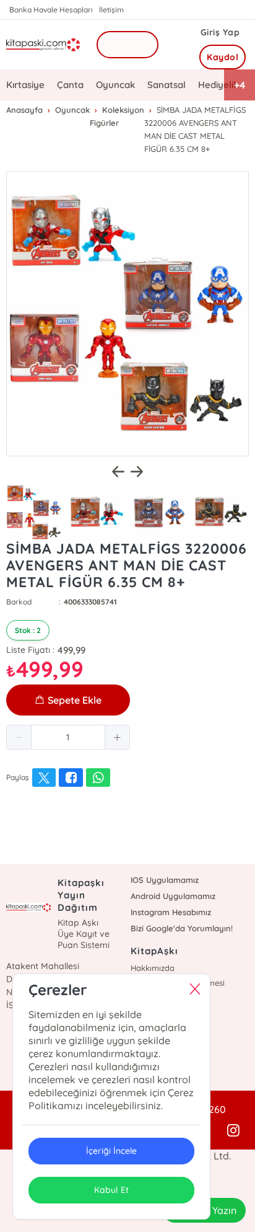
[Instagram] (233, 1131)
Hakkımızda (153, 968)
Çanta (70, 85)
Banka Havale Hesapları (51, 9)
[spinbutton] (68, 737)
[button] (19, 737)
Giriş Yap (220, 32)
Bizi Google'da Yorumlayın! (182, 928)
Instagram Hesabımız (171, 912)
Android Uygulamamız (173, 896)
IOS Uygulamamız (165, 880)
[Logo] (43, 45)
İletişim (111, 9)
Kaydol (222, 57)
